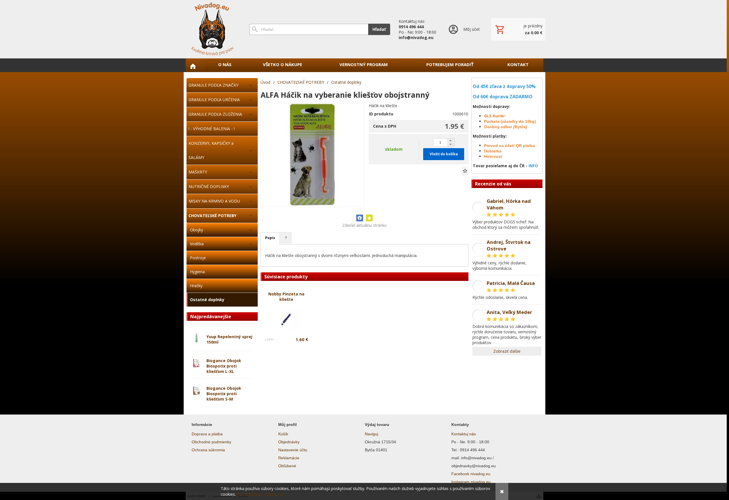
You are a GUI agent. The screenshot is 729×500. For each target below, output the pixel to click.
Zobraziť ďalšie (507, 351)
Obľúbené (287, 466)
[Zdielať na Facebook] (359, 218)
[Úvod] (212, 29)
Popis (270, 237)
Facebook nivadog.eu (470, 474)
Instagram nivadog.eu (471, 481)
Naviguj (371, 434)
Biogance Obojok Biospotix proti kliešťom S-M (223, 393)
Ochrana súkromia (208, 450)
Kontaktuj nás (463, 434)
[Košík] (518, 29)
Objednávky (289, 442)
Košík (283, 434)
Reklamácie (288, 458)
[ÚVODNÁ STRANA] (193, 66)
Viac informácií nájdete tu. (260, 494)
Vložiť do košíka (444, 154)
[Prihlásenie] (464, 29)
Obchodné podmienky (211, 442)
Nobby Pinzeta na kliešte (286, 296)
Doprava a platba (207, 434)
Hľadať (379, 29)
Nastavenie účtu (292, 450)
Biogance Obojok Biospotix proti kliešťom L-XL (223, 366)
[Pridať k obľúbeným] (465, 170)
